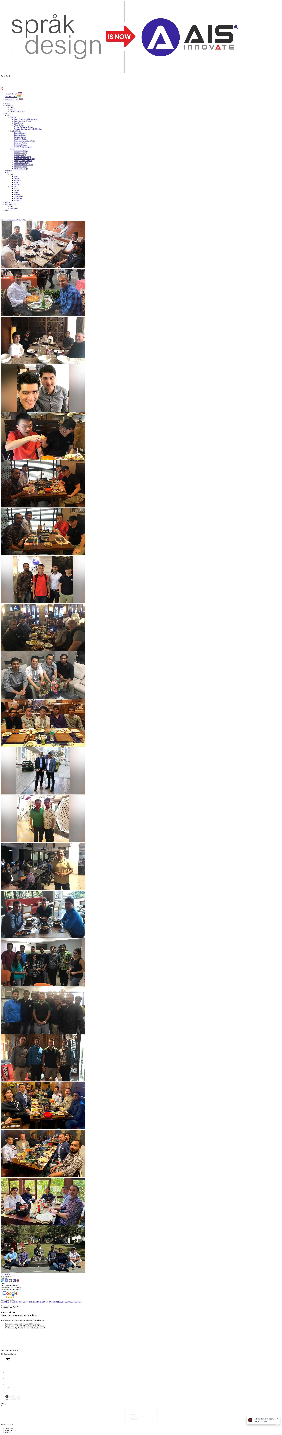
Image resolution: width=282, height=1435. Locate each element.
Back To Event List (7, 1274)
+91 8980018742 (11, 97)
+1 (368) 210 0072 (11, 1302)
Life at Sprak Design (14, 220)
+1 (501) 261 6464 (11, 94)
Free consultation (7, 1424)
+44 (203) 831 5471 (12, 100)
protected (6, 1304)
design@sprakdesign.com (69, 1302)
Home (3, 220)
